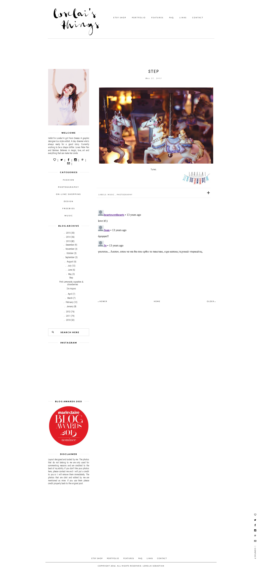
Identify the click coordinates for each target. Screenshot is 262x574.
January (70, 306)
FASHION (68, 180)
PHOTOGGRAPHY (68, 187)
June (70, 270)
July (69, 265)
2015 (68, 233)
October (69, 253)
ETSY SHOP (119, 18)
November (70, 249)
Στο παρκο (71, 288)
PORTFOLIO (139, 18)
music (111, 195)
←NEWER (102, 301)
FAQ (171, 18)
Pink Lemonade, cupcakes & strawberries (71, 283)
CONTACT (197, 18)
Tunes (153, 169)
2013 (68, 241)
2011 (68, 316)
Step (71, 277)
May (70, 274)
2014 (68, 237)
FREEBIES (68, 208)
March (70, 298)
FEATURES (157, 18)
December (70, 245)
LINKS (183, 18)
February (69, 302)
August (70, 261)
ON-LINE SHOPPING (68, 194)
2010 (68, 320)
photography (124, 195)
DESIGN (68, 201)
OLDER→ (211, 301)
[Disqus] (154, 253)
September (70, 257)
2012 (68, 311)
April (70, 294)
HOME (157, 301)
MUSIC (69, 215)
